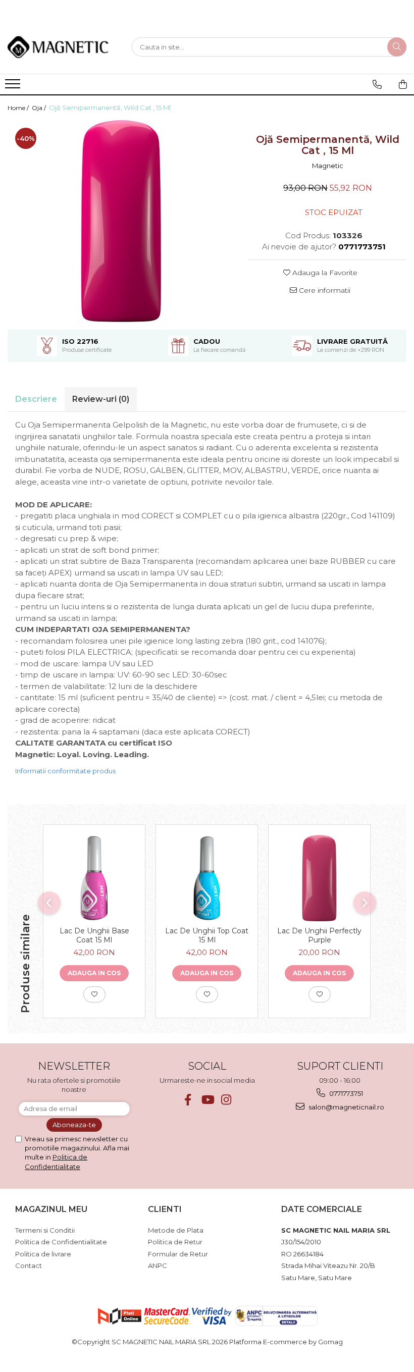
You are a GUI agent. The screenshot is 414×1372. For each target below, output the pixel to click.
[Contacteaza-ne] (377, 84)
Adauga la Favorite (323, 272)
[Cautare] (396, 47)
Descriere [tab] (36, 399)
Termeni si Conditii (45, 1230)
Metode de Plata (175, 1230)
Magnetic (327, 166)
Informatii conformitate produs (65, 771)
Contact (28, 1265)
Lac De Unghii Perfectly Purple (319, 935)
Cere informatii (323, 290)
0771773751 (345, 1093)
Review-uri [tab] (100, 399)
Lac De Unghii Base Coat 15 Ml (94, 935)
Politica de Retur (175, 1242)
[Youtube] (207, 1100)
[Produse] (14, 86)
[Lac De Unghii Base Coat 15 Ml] (94, 878)
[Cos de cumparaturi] (403, 84)
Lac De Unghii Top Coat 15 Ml (206, 935)
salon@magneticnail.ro (345, 1107)
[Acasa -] (58, 47)
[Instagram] (226, 1100)
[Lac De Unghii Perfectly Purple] (319, 878)
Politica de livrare (43, 1254)
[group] (121, 221)
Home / (19, 108)
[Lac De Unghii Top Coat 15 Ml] (207, 878)
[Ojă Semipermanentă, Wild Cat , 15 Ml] (121, 221)
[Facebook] (188, 1100)
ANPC (157, 1265)
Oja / (39, 108)
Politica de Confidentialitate (61, 1242)
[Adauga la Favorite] (94, 994)
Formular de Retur (178, 1254)
